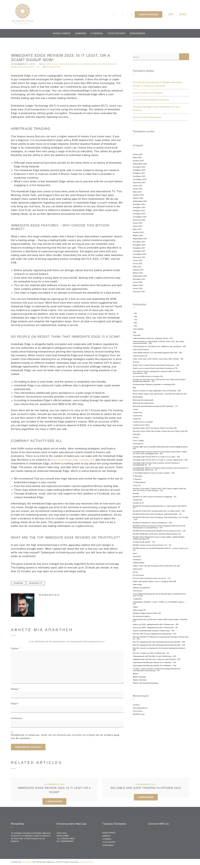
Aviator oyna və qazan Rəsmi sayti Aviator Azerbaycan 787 (155, 368)
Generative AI (138, 444)
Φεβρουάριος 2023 (140, 201)
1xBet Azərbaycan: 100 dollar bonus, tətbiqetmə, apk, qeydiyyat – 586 (159, 346)
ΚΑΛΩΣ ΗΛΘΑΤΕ (62, 33)
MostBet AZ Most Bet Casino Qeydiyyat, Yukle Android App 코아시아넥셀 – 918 (160, 518)
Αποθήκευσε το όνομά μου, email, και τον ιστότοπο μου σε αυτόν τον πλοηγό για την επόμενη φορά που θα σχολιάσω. (65, 736)
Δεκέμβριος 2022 (139, 207)
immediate (18, 583)
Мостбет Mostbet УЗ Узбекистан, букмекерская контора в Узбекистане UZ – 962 (161, 638)
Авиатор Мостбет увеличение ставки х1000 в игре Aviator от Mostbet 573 (160, 620)
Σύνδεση (136, 705)
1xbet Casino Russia (141, 349)
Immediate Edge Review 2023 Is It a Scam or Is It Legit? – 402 (156, 457)
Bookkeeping (138, 397)
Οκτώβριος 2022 (139, 214)
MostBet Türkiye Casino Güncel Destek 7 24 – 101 (152, 545)
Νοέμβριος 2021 (139, 248)
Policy (91, 862)
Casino (135, 409)
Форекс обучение (140, 680)
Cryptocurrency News (141, 425)
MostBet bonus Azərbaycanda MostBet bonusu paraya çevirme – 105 (159, 531)
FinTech (136, 437)
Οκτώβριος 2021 (139, 251)
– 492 (135, 316)
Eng (183, 14)
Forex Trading (138, 440)
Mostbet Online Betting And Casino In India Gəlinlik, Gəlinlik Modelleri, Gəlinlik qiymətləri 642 (159, 538)
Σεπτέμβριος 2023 (139, 179)
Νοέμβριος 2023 (139, 173)
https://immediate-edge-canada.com (72, 459)
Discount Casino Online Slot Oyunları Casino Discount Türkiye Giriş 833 (160, 431)
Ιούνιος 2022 (137, 226)
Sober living (137, 584)
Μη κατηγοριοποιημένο (141, 616)
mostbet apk (137, 500)
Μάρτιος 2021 (138, 273)
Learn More (54, 801)
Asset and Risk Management (147, 117)
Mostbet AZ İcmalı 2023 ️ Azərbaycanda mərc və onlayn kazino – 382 (159, 511)
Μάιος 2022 (137, 229)
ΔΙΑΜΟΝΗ (80, 33)
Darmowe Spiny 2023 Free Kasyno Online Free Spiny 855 (155, 428)
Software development (141, 588)
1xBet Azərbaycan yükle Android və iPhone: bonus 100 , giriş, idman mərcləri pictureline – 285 (158, 342)
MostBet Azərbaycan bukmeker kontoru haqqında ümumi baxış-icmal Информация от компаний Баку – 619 (159, 527)
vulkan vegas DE (139, 610)
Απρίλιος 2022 (138, 232)
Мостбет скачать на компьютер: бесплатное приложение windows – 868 (159, 649)
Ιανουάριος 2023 (139, 204)
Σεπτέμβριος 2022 (139, 217)
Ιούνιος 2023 (137, 189)
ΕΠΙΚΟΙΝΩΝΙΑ (137, 33)
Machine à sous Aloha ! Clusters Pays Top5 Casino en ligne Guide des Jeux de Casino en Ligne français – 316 (159, 489)
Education (136, 434)
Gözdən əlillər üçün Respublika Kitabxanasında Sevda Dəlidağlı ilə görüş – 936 (161, 448)
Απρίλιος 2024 (138, 161)
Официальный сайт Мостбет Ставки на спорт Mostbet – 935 (156, 659)
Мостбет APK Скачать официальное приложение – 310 (154, 634)
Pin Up (135, 572)
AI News (136, 362)
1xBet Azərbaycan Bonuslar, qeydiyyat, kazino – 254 (153, 338)
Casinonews (137, 416)
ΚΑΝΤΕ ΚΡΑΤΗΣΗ (148, 14)
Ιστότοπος (16, 718)
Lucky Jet (136, 485)
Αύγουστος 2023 (139, 182)
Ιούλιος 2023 (137, 186)
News (135, 553)
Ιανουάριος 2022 (139, 242)
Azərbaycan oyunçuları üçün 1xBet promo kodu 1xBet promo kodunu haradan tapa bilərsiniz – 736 (159, 380)
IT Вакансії (137, 479)
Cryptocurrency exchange (143, 422)
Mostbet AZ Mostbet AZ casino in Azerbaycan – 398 (152, 523)
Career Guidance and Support (148, 92)
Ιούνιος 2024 (137, 154)
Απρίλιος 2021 (138, 270)
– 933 (135, 326)
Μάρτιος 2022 (138, 235)
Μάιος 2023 (137, 192)
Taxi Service (137, 591)
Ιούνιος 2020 (137, 282)
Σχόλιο (15, 648)
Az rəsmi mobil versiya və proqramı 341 (148, 376)
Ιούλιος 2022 (137, 223)
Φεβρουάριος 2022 (140, 239)
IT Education (137, 476)
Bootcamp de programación (143, 403)
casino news (137, 412)
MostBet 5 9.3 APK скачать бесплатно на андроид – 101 (154, 497)
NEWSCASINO (138, 563)
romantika (54, 67)
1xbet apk (136, 335)
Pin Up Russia (138, 575)
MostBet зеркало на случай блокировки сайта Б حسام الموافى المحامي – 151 (161, 549)
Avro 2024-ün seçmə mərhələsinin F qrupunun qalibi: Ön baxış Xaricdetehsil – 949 (156, 372)
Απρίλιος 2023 (138, 195)
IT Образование (139, 482)
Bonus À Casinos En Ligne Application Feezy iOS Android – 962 (157, 391)
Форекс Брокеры (139, 677)
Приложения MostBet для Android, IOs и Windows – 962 (154, 665)
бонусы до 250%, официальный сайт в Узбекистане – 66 (155, 627)
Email (15, 703)
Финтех (136, 674)
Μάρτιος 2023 (138, 198)
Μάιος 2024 (137, 157)
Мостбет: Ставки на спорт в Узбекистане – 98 (151, 653)
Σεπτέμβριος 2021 (139, 254)
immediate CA (35, 583)
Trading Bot (137, 599)
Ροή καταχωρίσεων (140, 708)
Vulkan (135, 607)
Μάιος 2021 (137, 267)
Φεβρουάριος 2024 (140, 164)
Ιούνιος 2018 (137, 288)
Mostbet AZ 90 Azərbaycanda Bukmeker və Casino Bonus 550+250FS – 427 (160, 507)
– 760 (135, 320)
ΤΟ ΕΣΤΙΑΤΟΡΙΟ (116, 33)
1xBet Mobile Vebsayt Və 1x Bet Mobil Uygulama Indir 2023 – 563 (157, 353)
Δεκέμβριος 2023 (139, 170)
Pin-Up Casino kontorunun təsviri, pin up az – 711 (151, 578)
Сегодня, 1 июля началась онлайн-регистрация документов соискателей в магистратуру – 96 (156, 669)
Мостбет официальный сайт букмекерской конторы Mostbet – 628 (159, 645)
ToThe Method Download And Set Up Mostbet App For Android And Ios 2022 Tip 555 (159, 595)
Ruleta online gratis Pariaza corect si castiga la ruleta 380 (154, 581)
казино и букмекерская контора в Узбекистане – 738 (153, 631)
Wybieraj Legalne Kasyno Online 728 (147, 613)
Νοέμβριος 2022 (139, 210)
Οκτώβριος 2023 (139, 176)
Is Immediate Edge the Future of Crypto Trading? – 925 (154, 473)
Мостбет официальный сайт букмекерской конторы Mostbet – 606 (159, 642)
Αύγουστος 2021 (139, 257)
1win (134, 332)
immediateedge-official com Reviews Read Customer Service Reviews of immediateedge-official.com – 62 (160, 469)
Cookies (82, 862)
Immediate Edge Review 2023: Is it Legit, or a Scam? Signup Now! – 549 (160, 460)
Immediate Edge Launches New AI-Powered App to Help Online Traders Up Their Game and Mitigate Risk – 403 (160, 453)
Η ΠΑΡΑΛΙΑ (97, 33)
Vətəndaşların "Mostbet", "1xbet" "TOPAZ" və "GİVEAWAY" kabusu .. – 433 (160, 603)
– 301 (135, 313)
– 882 (135, 323)
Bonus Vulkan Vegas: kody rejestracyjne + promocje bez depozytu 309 (159, 394)
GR (170, 14)
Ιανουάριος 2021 (139, 279)
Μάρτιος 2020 (138, 285)
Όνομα (15, 689)
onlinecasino (137, 569)
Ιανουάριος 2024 (139, 167)
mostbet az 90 (138, 503)
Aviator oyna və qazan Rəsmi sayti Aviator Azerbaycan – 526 (156, 365)
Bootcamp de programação (143, 400)
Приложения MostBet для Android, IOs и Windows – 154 (154, 662)
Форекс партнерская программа (145, 683)
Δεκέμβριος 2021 (139, 245)
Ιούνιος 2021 (137, 263)
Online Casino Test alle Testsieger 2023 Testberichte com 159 (156, 566)
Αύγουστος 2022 (139, 220)
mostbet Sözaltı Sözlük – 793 (144, 542)
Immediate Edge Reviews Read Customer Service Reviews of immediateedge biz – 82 (156, 464)
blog (134, 387)
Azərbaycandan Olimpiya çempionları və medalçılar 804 (154, 384)
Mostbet (136, 493)
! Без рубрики (138, 329)
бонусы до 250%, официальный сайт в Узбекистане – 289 (155, 624)
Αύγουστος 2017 (139, 291)
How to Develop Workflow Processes (151, 99)
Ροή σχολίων (138, 711)
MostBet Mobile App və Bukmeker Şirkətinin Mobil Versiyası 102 (157, 534)
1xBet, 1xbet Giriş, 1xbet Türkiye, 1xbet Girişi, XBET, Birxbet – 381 (158, 359)
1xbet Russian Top (140, 356)
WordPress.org (138, 714)
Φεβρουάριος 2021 (140, 276)
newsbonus (137, 560)
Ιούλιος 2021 (137, 260)
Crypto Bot (137, 419)
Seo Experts (27, 862)
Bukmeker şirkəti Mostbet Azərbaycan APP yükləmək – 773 (155, 406)
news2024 (137, 556)
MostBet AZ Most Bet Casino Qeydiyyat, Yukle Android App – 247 (157, 514)
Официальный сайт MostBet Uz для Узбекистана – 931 (154, 656)
